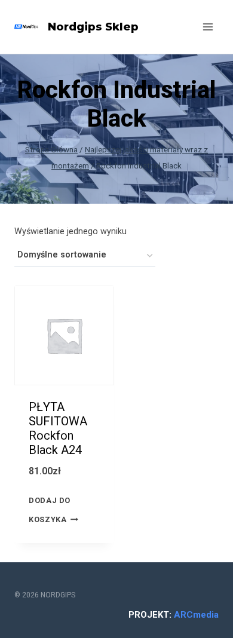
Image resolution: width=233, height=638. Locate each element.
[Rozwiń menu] (208, 26)
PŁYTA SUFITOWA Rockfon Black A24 (58, 428)
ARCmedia (196, 614)
